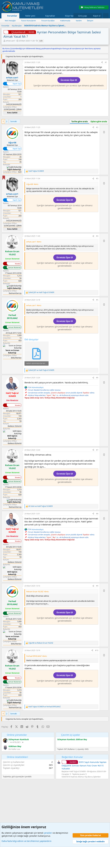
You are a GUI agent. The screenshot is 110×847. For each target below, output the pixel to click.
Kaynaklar (50, 15)
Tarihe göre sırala (79, 121)
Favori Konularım (28, 20)
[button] (37, 15)
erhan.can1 (10, 40)
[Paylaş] (102, 62)
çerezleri (48, 832)
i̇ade (41, 41)
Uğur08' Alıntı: (32, 184)
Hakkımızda (65, 20)
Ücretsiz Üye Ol (69, 80)
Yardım (79, 20)
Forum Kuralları (48, 20)
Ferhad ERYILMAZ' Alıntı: (36, 656)
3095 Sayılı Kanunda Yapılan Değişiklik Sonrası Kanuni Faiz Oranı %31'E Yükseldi (84, 765)
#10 (96, 650)
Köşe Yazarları (72, 15)
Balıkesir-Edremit (14, 426)
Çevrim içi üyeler (70, 734)
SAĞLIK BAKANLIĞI (13, 104)
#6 (97, 377)
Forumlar (12, 15)
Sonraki (13, 121)
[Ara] (106, 15)
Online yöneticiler (17, 734)
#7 (97, 450)
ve (41, 292)
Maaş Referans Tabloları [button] (94, 7)
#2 (97, 127)
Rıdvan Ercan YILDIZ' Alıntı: (37, 591)
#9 (97, 586)
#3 (97, 178)
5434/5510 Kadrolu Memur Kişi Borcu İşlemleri (81, 776)
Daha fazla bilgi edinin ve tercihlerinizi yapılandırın (26, 841)
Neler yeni (30, 15)
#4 (97, 236)
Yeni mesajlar (10, 20)
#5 (97, 300)
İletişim (90, 20)
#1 (106, 62)
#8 (97, 513)
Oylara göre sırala (99, 121)
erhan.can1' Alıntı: (33, 241)
